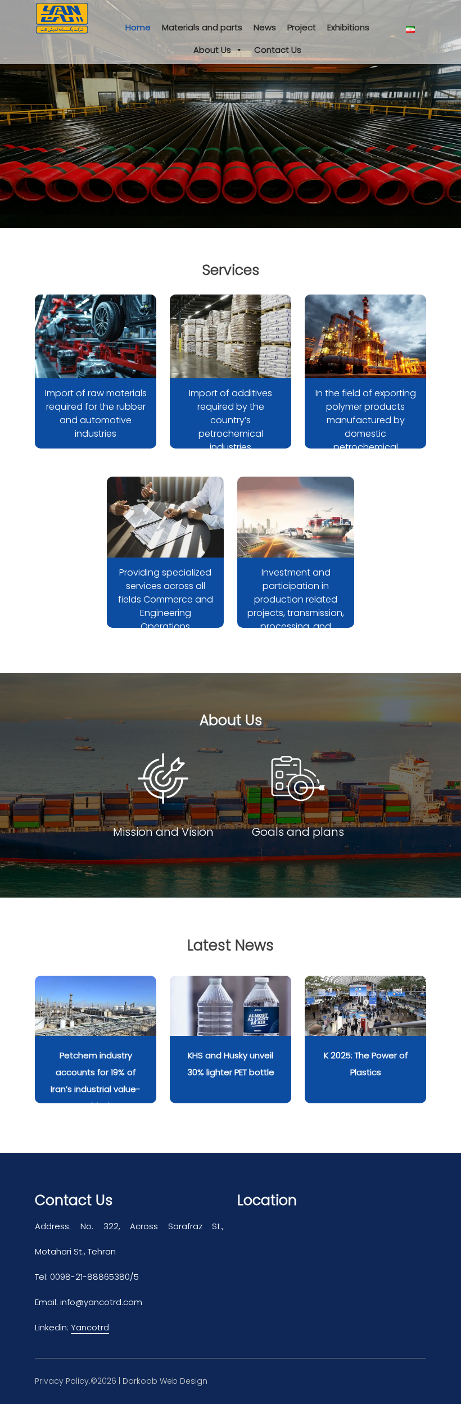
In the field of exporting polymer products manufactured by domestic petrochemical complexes (365, 427)
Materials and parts (202, 27)
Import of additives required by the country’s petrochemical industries (230, 420)
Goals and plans (298, 832)
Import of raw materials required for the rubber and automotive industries (96, 413)
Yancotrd (90, 1327)
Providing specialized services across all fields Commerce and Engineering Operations (165, 599)
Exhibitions (348, 27)
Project (301, 27)
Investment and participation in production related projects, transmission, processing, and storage (295, 606)
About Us (212, 50)
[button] (23, 114)
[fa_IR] (416, 29)
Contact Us (277, 50)
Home (138, 27)
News (265, 27)
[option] (230, 114)
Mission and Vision (163, 832)
